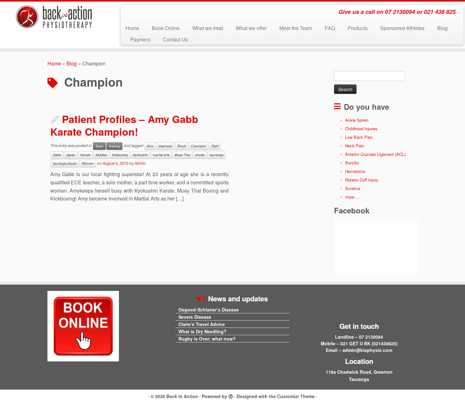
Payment (140, 39)
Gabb (57, 154)
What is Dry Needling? (202, 331)
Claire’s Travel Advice (201, 324)
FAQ (330, 28)
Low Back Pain (359, 137)
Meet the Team (295, 28)
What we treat (207, 28)
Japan (70, 154)
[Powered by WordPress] (230, 395)
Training (114, 146)
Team (99, 146)
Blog (442, 28)
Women (88, 163)
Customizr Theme (296, 396)
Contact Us (175, 39)
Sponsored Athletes (402, 28)
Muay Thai (182, 154)
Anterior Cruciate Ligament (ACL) (375, 154)
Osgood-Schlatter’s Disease (208, 309)
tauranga (216, 154)
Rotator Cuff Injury (361, 180)
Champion (198, 146)
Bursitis (352, 163)
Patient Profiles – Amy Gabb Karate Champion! (124, 125)
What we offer (251, 28)
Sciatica (352, 188)
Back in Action (182, 396)
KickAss (101, 154)
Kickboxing (120, 154)
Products (358, 28)
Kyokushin (140, 154)
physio (200, 154)
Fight (215, 146)
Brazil (181, 146)
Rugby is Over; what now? (207, 338)
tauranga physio (65, 163)
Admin (140, 163)
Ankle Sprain (357, 120)
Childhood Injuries (361, 129)
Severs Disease (194, 317)
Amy (150, 146)
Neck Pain (354, 146)
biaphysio (165, 146)
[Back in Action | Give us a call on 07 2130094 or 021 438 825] (53, 17)
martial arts (161, 154)
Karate (85, 154)
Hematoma (355, 171)
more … (352, 197)
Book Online (166, 28)
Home (132, 28)
